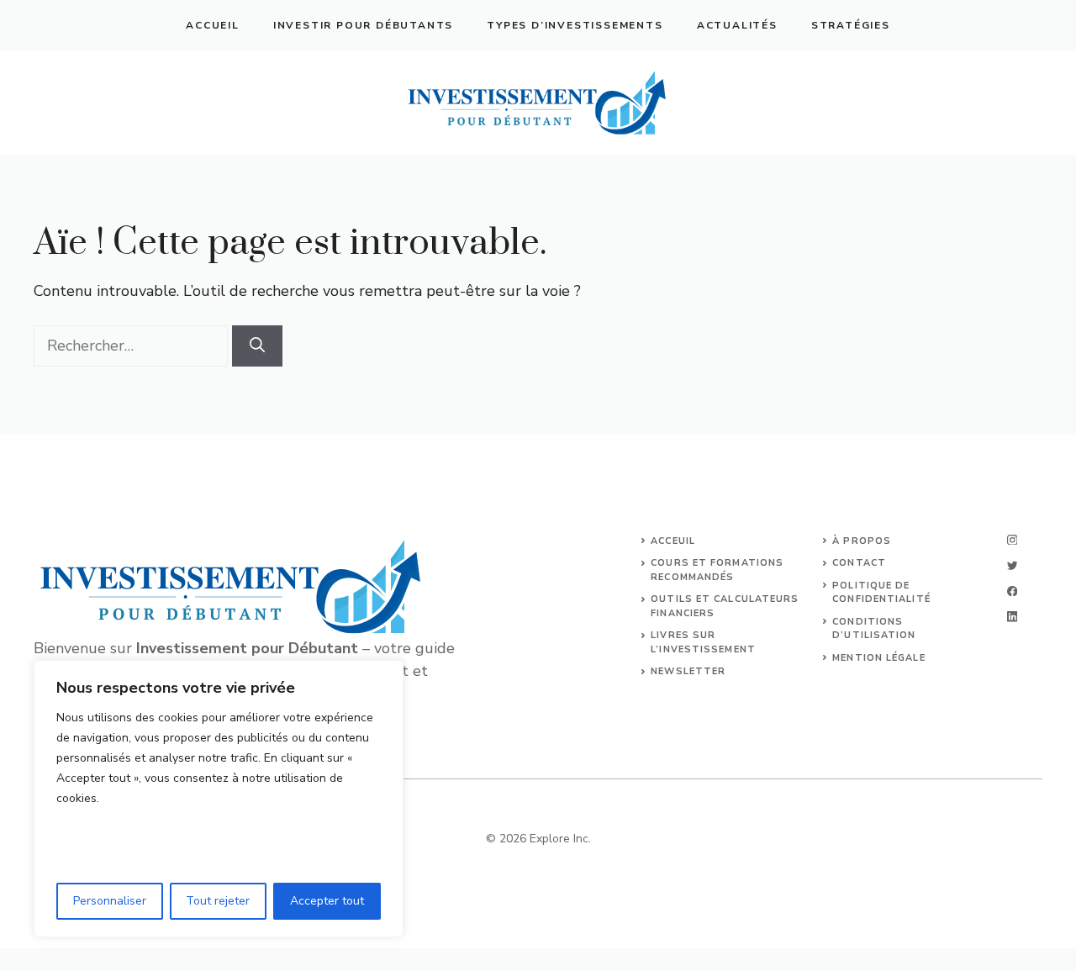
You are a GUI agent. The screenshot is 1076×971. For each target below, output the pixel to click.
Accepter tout (327, 901)
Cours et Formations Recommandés (717, 570)
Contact (859, 563)
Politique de (871, 585)
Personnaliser (109, 901)
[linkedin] (1012, 616)
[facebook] (1012, 591)
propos (867, 541)
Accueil (213, 25)
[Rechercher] (257, 346)
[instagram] (1012, 540)
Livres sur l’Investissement (703, 642)
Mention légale (878, 658)
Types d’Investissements (574, 25)
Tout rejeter (218, 901)
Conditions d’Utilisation (873, 628)
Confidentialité (881, 599)
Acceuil (673, 541)
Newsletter (688, 671)
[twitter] (1012, 565)
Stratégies (850, 25)
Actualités (737, 25)
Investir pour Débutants (363, 25)
